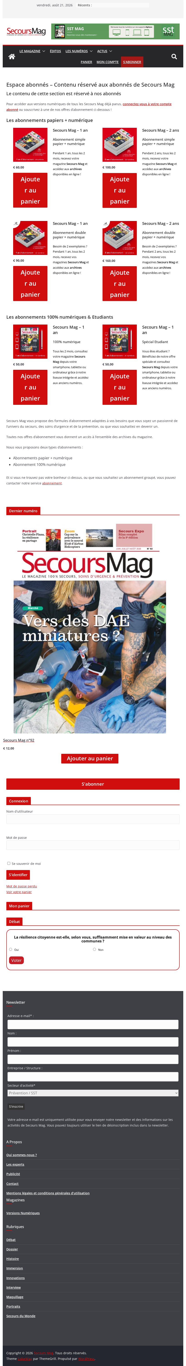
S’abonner (132, 62)
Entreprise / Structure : (24, 1068)
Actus (102, 51)
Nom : (12, 1033)
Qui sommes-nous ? (21, 1155)
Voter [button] (16, 960)
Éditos (55, 51)
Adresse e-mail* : (20, 1016)
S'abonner (93, 784)
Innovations (15, 1278)
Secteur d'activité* (21, 1085)
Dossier (12, 1249)
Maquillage (14, 1297)
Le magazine (30, 51)
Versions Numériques (23, 1213)
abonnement (52, 483)
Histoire (12, 1259)
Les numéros (77, 51)
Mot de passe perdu (21, 886)
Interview (13, 1287)
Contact (12, 1183)
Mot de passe (16, 837)
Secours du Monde (20, 1316)
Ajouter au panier (30, 190)
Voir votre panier (19, 892)
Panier (86, 62)
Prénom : (14, 1050)
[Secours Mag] (11, 56)
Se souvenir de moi (26, 863)
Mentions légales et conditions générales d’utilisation (48, 1193)
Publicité (13, 1174)
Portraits (13, 1306)
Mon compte (108, 62)
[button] (42, 51)
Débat (11, 1240)
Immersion (14, 1268)
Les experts (15, 1164)
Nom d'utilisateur (19, 811)
